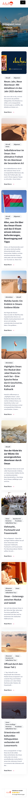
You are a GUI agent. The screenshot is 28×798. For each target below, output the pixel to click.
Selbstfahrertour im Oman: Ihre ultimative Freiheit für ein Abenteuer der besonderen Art (14, 157)
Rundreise (18, 521)
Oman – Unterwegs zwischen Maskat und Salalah (14, 599)
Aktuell (8, 78)
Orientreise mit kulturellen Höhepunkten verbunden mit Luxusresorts (12, 739)
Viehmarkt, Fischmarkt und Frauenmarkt (12, 530)
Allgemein (17, 78)
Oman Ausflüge (10, 724)
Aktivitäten (9, 297)
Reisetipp (8, 521)
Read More (8, 112)
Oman (7, 146)
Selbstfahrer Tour (11, 523)
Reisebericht (17, 519)
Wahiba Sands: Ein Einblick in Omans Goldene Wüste (13, 304)
